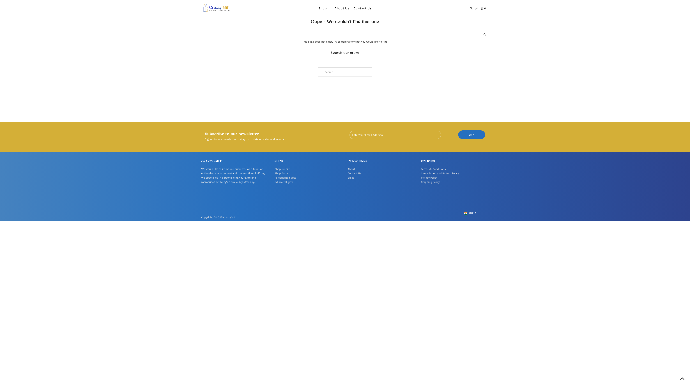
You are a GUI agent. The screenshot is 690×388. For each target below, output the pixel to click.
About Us (342, 8)
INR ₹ (473, 213)
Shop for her (282, 173)
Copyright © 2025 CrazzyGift (218, 217)
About (351, 169)
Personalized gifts (285, 177)
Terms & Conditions (433, 169)
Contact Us (363, 8)
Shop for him (282, 169)
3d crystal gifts (284, 182)
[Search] (471, 8)
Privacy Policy (429, 177)
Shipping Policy (430, 182)
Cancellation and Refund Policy (440, 173)
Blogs (351, 177)
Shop (322, 8)
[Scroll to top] (682, 379)
